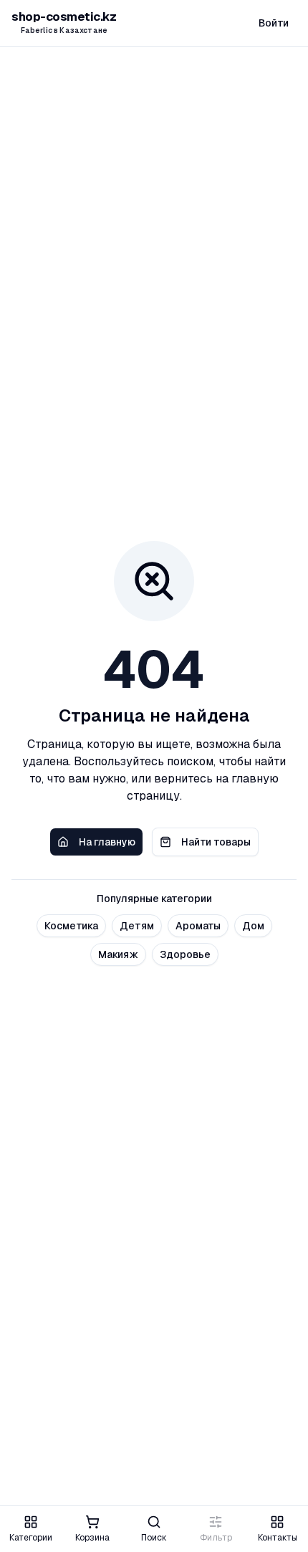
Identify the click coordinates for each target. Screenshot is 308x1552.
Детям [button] (137, 925)
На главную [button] (107, 841)
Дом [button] (253, 925)
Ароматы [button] (198, 925)
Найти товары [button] (216, 841)
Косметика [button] (71, 925)
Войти (274, 22)
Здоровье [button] (185, 954)
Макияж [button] (118, 954)
